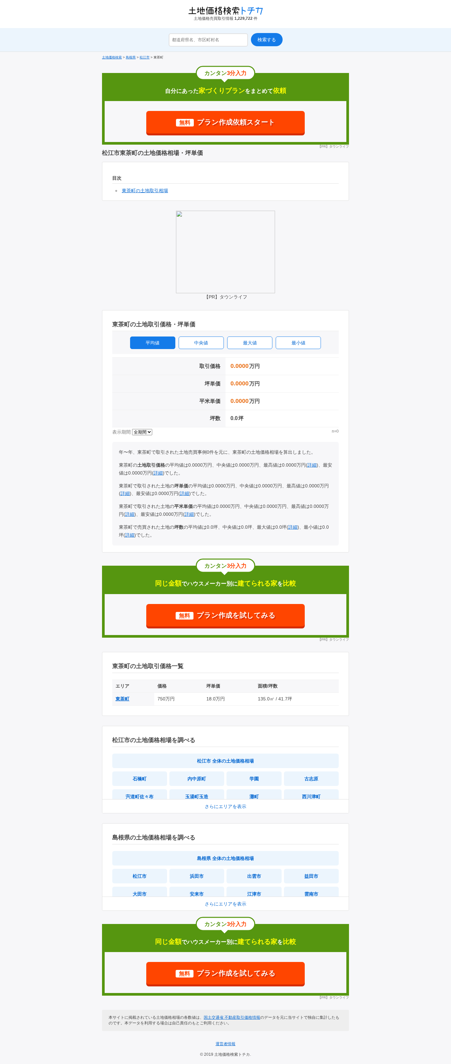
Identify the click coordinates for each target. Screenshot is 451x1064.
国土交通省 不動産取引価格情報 (232, 1017)
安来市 (197, 894)
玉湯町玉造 (196, 796)
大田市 (140, 894)
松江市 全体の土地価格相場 (225, 760)
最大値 (250, 342)
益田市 (311, 876)
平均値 (152, 342)
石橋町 (140, 778)
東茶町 (122, 698)
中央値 (201, 342)
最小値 (298, 342)
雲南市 (311, 894)
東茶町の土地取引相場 (145, 190)
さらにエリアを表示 (225, 806)
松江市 (140, 876)
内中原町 (197, 778)
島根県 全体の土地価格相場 (225, 858)
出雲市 (254, 876)
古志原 (311, 778)
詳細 (312, 465)
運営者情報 (225, 1044)
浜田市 (197, 876)
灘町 (254, 796)
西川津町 (311, 796)
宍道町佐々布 (140, 796)
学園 (254, 778)
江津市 (254, 894)
